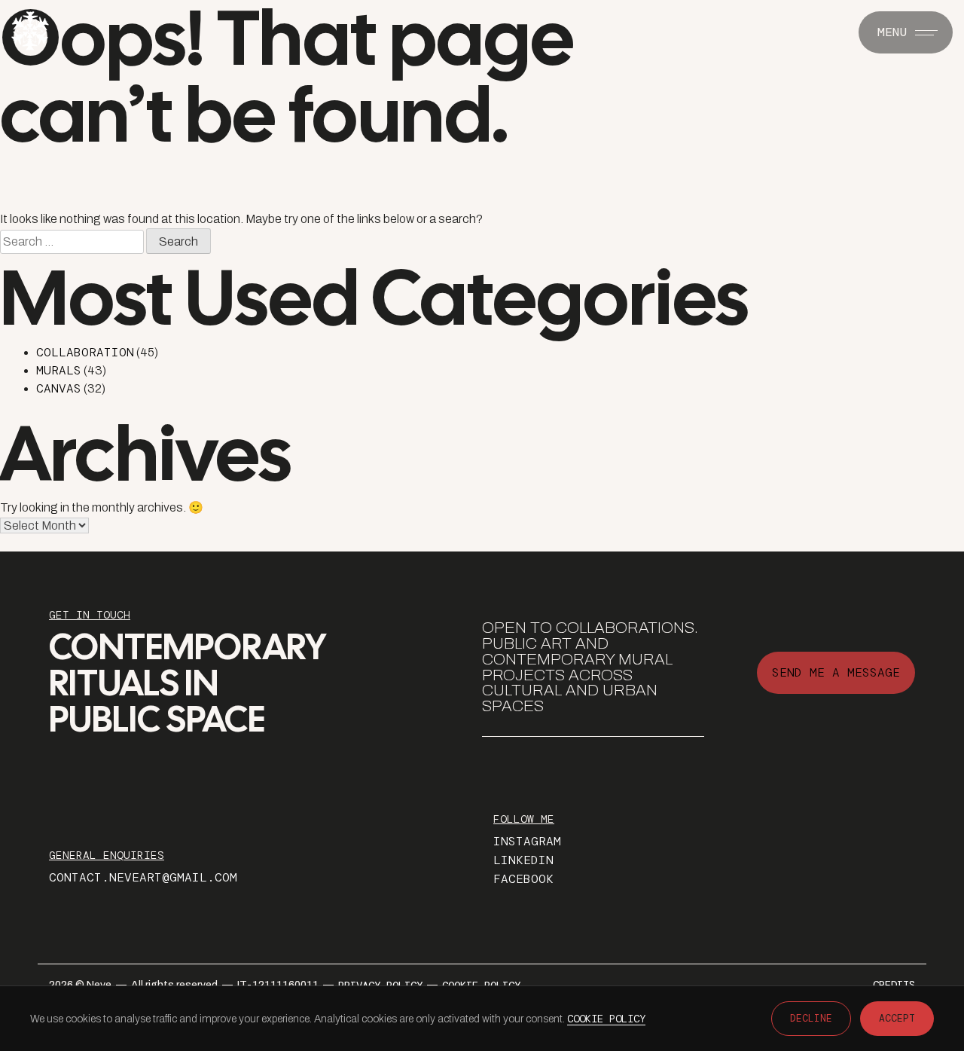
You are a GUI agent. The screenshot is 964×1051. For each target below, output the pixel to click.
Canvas (58, 388)
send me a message (836, 672)
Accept (897, 1018)
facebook (523, 879)
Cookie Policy (606, 1018)
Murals (58, 370)
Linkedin (523, 860)
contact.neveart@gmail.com (143, 877)
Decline (811, 1018)
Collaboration (85, 352)
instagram (527, 841)
